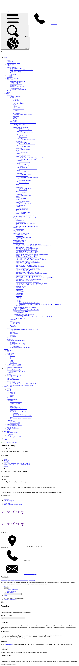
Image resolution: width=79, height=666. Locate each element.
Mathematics (16, 111)
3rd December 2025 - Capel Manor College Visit (28, 265)
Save (14, 664)
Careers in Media (23, 190)
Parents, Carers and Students (14, 365)
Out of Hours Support (12, 390)
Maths (17, 184)
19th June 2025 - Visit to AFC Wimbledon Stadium (28, 275)
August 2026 (19, 305)
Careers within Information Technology (28, 177)
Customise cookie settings (19, 618)
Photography (19, 194)
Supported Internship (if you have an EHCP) (27, 223)
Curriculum (9, 95)
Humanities (16, 110)
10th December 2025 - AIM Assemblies (25, 264)
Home (5, 57)
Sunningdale (13, 336)
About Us (6, 58)
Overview (12, 356)
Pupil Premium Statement (13, 379)
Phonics (12, 358)
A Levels (18, 219)
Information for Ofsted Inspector (18, 371)
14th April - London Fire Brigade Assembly (26, 250)
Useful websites (20, 229)
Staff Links (12, 421)
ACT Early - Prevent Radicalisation (18, 409)
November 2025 (20, 290)
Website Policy (10, 592)
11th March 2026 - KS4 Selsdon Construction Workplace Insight (32, 254)
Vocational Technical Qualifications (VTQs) (26, 226)
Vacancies (9, 91)
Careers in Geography (24, 162)
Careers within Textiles (24, 212)
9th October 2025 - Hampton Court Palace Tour (27, 272)
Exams (11, 321)
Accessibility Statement (12, 589)
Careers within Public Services (26, 204)
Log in (5, 439)
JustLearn (12, 332)
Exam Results (16, 322)
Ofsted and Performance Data (14, 370)
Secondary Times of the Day (14, 375)
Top (2, 602)
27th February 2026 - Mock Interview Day (26, 252)
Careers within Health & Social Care (28, 169)
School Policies (10, 378)
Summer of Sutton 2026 (16, 402)
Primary (6, 349)
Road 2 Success (14, 333)
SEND (8, 65)
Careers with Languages (25, 180)
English (15, 104)
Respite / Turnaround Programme (18, 72)
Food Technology (20, 156)
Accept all (9, 618)
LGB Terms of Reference (16, 84)
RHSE (11, 361)
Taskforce (9, 75)
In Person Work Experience (22, 315)
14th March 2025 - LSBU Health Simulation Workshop (29, 284)
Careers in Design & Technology (27, 144)
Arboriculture (19, 131)
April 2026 (18, 297)
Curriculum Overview (15, 96)
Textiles (18, 211)
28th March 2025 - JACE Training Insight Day (27, 282)
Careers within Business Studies (27, 139)
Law (17, 181)
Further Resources (20, 312)
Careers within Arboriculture (26, 132)
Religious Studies (20, 205)
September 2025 (20, 287)
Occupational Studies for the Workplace (22, 114)
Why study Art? (23, 135)
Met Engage (13, 404)
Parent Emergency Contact (13, 424)
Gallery (8, 92)
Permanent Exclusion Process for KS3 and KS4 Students (24, 384)
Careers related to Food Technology (28, 159)
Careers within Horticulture (25, 174)
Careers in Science (23, 208)
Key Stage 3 (13, 325)
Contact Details (10, 61)
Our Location (10, 350)
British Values (13, 121)
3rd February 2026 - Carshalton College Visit (27, 255)
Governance (10, 79)
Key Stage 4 (13, 326)
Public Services (16, 118)
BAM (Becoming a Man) (16, 68)
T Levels (18, 224)
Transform (15, 413)
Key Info (6, 368)
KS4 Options (10, 339)
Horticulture (19, 173)
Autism (11, 417)
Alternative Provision (12, 328)
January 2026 (19, 293)
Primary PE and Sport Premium (14, 364)
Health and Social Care (18, 109)
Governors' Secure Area (12, 78)
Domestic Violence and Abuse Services (19, 411)
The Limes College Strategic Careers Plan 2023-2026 (26, 310)
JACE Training (19, 236)
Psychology (19, 199)
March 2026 (19, 296)
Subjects (12, 357)
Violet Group (13, 74)
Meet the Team (10, 64)
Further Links (16, 227)
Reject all (3, 618)
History (18, 170)
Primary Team (10, 353)
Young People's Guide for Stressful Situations (21, 418)
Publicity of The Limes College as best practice (24, 307)
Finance (15, 106)
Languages (18, 178)
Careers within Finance (24, 155)
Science (15, 120)
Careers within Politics (24, 198)
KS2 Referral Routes (15, 382)
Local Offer (9, 77)
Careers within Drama (24, 146)
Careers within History (24, 171)
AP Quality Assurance (15, 330)
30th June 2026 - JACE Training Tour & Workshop (28, 244)
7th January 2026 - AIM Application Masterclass (28, 262)
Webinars (9, 388)
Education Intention (11, 337)
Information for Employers (19, 240)
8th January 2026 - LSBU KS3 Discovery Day (27, 261)
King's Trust (16, 116)
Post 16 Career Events (18, 243)
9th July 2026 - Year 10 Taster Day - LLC (29, 303)
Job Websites (16, 231)
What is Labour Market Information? (22, 311)
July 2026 (18, 301)
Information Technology (22, 176)
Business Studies (20, 138)
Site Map (6, 586)
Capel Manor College (21, 234)
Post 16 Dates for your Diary (20, 286)
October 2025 (19, 289)
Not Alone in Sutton (18, 414)
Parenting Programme (15, 403)
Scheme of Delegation (15, 88)
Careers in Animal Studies (25, 130)
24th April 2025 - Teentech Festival (24, 280)
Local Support (16, 346)
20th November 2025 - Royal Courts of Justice (27, 268)
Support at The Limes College (17, 343)
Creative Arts (16, 99)
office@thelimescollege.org (30, 574)
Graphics (18, 163)
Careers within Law (24, 183)
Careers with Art (23, 137)
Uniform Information (12, 399)
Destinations (13, 319)
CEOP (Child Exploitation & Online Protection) (21, 70)
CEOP (8, 430)
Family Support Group (15, 71)
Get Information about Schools (17, 81)
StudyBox (12, 335)
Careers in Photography (25, 195)
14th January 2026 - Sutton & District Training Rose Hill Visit (31, 259)
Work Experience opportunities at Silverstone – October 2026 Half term (36, 317)
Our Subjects (13, 98)
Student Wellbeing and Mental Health (16, 340)
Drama (17, 145)
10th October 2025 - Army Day (23, 270)
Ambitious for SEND (15, 407)
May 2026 (18, 298)
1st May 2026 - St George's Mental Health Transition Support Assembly (33, 245)
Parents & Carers (8, 386)
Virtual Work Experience (22, 318)
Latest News (10, 372)
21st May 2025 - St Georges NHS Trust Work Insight (29, 276)
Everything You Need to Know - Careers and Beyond (26, 217)
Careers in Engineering (24, 149)
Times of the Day (11, 392)
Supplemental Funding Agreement (18, 89)
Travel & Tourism (20, 213)
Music (17, 191)
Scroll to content (5, 11)
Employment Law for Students (14, 425)
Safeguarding (7, 431)
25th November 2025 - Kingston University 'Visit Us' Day (30, 266)
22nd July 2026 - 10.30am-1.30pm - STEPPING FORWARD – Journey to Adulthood (40, 304)
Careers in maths (23, 185)
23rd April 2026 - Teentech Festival (24, 247)
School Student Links (15, 423)
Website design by (11, 599)
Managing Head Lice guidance (14, 367)
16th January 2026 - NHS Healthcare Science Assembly (29, 258)
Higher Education (20, 222)
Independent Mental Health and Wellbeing (20, 347)
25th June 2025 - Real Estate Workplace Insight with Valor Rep (31, 273)
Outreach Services (11, 67)
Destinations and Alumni (19, 216)
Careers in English (23, 152)
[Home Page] (9, 442)
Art (17, 134)
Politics (18, 197)
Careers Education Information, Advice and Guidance (23, 123)
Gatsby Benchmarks (18, 230)
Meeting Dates (13, 85)
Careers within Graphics (25, 164)
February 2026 (19, 294)
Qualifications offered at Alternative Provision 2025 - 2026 (24, 329)
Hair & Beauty (16, 107)
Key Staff (12, 342)
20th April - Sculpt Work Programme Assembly (27, 248)
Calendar (9, 374)
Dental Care (13, 406)
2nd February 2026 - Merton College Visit (26, 257)
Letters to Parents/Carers (13, 428)
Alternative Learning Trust (13, 63)
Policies (6, 588)
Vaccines (9, 389)
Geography (19, 160)
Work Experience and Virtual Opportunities (23, 314)
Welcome (9, 60)
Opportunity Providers (18, 241)
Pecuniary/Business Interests (17, 86)
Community (10, 400)
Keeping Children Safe (15, 437)
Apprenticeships (20, 220)
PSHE (14, 117)
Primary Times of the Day (13, 377)
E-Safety (9, 435)
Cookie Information (11, 591)
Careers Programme (18, 125)
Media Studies (16, 113)
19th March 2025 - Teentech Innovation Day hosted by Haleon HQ (32, 283)
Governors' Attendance (15, 82)
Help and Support (11, 427)
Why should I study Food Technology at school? (31, 157)
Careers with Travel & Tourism (26, 215)
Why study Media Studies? (25, 188)
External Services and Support (17, 344)
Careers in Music (23, 192)
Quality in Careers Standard (19, 308)
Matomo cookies (8, 644)
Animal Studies (20, 128)
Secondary (6, 93)
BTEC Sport (16, 100)
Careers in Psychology (24, 201)
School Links (10, 420)
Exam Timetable (17, 324)
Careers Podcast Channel (19, 124)
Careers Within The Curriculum (20, 127)
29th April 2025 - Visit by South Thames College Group (29, 279)
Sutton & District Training (22, 238)
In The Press (13, 410)
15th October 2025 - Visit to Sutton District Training (28, 269)
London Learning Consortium (23, 237)
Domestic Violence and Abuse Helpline (22, 416)
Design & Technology (18, 103)
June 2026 (18, 300)
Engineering (19, 148)
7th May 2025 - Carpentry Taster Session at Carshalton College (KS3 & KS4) (35, 277)
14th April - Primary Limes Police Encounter (27, 251)
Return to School (11, 381)
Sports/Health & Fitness (22, 209)
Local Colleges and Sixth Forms (21, 233)
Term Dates (9, 397)
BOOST (12, 396)
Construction (19, 141)
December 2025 (20, 291)
